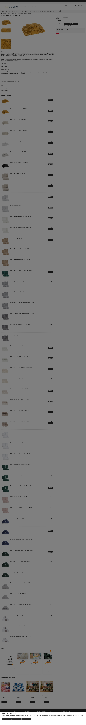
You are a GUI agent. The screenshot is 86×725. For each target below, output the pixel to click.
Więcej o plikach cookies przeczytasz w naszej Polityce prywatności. (11, 717)
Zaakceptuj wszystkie (26, 719)
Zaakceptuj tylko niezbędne (7, 719)
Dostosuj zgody (18, 719)
